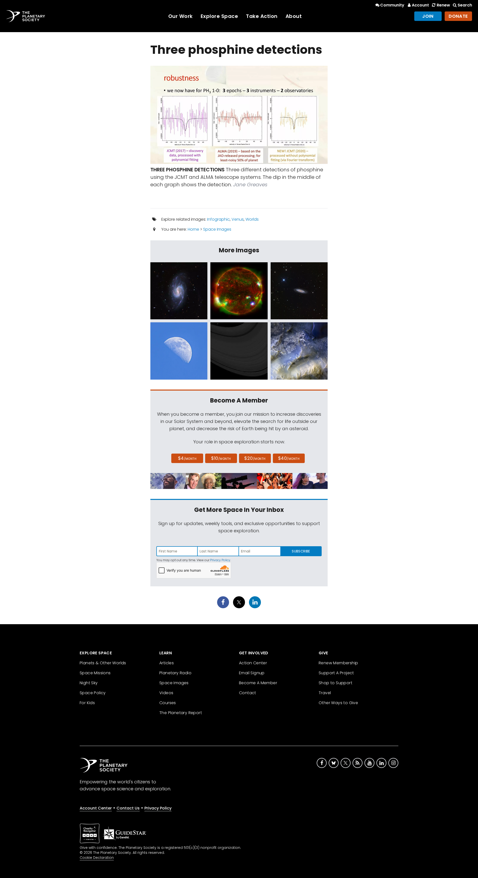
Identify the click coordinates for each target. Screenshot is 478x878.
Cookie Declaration (97, 857)
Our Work (180, 16)
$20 (254, 458)
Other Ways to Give (338, 703)
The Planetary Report (180, 713)
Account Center (96, 808)
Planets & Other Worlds (103, 663)
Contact (247, 693)
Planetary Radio (175, 673)
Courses (167, 703)
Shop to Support (335, 683)
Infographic (218, 219)
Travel (325, 693)
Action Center (253, 663)
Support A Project (336, 673)
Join (428, 16)
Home (193, 229)
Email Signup (252, 673)
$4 (187, 458)
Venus (238, 219)
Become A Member (258, 683)
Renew (443, 5)
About (294, 16)
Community (392, 5)
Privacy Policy (220, 560)
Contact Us (128, 808)
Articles (166, 663)
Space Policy (93, 693)
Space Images (217, 229)
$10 (221, 458)
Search (465, 5)
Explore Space (219, 16)
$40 (288, 458)
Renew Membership (338, 663)
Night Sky (89, 683)
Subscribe (301, 551)
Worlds (252, 219)
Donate (458, 16)
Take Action (262, 16)
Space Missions (95, 673)
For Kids (87, 703)
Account (420, 5)
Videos (166, 693)
